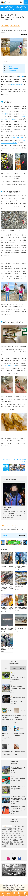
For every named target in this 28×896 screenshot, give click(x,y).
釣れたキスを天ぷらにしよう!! (12, 71)
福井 (21, 839)
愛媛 (19, 835)
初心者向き (13, 529)
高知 (19, 844)
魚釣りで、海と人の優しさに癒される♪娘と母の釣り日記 (21, 607)
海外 (20, 837)
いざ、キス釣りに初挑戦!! (11, 68)
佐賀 (23, 826)
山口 (7, 833)
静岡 (11, 844)
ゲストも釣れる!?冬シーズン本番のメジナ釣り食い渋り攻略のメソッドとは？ (7, 648)
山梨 (13, 833)
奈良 (15, 831)
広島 (11, 835)
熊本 (7, 839)
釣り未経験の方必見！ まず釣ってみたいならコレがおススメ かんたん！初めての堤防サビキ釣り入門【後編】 (18, 799)
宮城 (18, 831)
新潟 (3, 837)
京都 (19, 826)
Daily (6, 668)
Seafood (3, 32)
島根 (7, 835)
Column (3, 30)
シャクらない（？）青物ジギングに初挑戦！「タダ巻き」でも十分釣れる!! (21, 566)
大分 (7, 831)
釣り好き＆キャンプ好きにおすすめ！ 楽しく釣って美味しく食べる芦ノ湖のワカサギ (7, 628)
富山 (3, 833)
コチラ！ (25, 461)
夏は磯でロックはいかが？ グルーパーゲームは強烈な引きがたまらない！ (18, 788)
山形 (10, 833)
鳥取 (23, 844)
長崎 (22, 842)
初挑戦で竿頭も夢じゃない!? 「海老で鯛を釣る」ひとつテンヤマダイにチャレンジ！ (7, 608)
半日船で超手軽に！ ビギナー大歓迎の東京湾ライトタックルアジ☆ (21, 586)
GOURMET (4, 28)
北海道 (10, 829)
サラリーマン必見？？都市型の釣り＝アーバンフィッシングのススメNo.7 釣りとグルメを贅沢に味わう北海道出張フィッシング (7, 587)
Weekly (14, 668)
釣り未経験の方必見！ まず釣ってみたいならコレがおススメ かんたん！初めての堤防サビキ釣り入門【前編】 (18, 809)
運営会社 (12, 887)
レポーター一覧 (19, 885)
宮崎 (22, 831)
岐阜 (17, 833)
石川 (11, 839)
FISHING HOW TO (15, 25)
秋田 (11, 842)
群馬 (15, 842)
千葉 (14, 829)
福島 (7, 842)
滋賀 (3, 839)
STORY (17, 6)
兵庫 (4, 829)
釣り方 (8, 525)
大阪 (10, 831)
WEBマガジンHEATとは (8, 885)
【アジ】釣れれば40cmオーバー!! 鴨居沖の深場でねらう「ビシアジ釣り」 (18, 768)
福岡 (3, 842)
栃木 (12, 837)
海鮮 (22, 529)
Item (24, 30)
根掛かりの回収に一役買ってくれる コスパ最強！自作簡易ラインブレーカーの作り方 (18, 778)
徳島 (15, 835)
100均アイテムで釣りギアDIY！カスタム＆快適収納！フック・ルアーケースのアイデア (8, 737)
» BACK (5, 535)
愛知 (22, 835)
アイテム (18, 529)
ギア (3, 525)
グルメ (13, 525)
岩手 (3, 835)
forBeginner (19, 30)
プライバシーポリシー (21, 887)
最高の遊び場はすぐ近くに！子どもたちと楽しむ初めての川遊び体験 (18, 688)
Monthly (22, 668)
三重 (14, 826)
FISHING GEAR (5, 25)
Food (15, 30)
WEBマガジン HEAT (9, 6)
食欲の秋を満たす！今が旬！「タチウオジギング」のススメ (21, 628)
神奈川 (15, 840)
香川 (15, 844)
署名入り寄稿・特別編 (5, 528)
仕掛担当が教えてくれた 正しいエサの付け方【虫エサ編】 (20, 753)
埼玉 (3, 831)
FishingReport (9, 30)
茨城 (18, 842)
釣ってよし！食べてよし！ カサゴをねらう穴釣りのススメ (7, 565)
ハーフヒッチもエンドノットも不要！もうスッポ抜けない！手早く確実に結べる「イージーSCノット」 (20, 719)
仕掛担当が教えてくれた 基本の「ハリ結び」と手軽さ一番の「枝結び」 (8, 753)
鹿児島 (4, 846)
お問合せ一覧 (5, 887)
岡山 (20, 833)
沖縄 (16, 837)
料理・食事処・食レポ (5, 529)
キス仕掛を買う (9, 66)
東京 (7, 837)
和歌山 (20, 829)
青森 (6, 844)
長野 (3, 844)
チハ (11, 507)
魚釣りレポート (14, 528)
